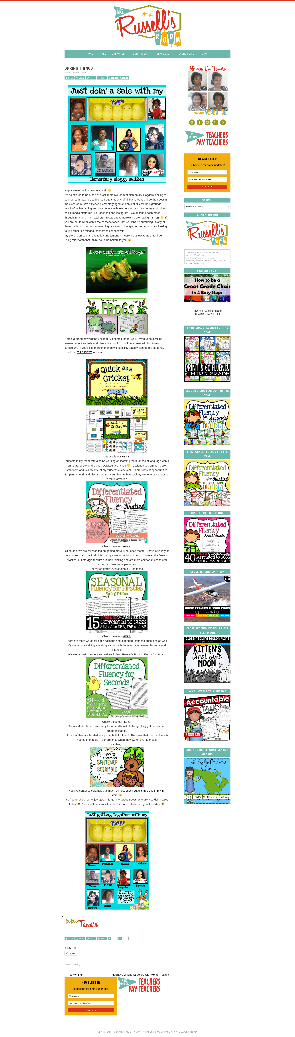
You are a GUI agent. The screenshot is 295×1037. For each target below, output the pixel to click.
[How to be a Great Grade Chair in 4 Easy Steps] (207, 301)
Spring (77, 965)
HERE (125, 456)
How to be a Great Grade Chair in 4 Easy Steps (207, 313)
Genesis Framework (158, 1032)
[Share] (109, 77)
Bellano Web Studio (185, 1032)
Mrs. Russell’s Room (110, 1032)
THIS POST (84, 352)
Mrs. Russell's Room (147, 25)
